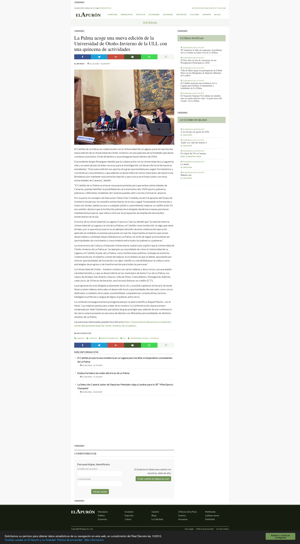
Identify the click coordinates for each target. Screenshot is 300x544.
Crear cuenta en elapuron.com (153, 478)
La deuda (185, 164)
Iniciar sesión (208, 8)
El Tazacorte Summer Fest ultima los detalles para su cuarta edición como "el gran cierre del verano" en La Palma (201, 98)
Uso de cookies (222, 529)
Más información (94, 540)
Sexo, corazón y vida (191, 156)
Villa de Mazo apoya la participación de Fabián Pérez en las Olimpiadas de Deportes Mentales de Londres (201, 73)
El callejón (186, 135)
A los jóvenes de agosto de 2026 (195, 132)
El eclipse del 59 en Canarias (193, 153)
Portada (112, 14)
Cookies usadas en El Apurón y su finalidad (30, 540)
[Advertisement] (124, 420)
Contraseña (84, 479)
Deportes (181, 14)
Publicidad (210, 519)
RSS (93, 8)
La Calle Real (157, 519)
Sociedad (168, 14)
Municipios (126, 14)
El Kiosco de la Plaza (187, 511)
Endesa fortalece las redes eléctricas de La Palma (103, 372)
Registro (196, 8)
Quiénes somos (212, 515)
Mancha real (186, 175)
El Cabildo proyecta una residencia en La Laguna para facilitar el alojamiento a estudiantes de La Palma (199, 85)
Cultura (194, 14)
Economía (154, 14)
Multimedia (210, 511)
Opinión (206, 14)
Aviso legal (189, 529)
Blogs (217, 14)
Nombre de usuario (87, 469)
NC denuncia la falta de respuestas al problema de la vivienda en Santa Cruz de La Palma (201, 51)
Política (140, 14)
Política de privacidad (69, 540)
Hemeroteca (105, 8)
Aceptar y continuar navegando (280, 536)
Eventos (182, 515)
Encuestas (183, 519)
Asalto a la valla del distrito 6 (194, 142)
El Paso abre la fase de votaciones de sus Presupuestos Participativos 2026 (198, 61)
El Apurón (79, 63)
